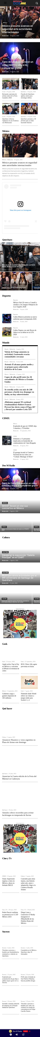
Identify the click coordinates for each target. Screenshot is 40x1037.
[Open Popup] (23, 1034)
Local (3, 91)
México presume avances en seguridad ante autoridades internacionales (19, 163)
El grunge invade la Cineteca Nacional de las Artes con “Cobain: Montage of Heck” (23, 454)
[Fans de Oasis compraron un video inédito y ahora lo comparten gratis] (20, 58)
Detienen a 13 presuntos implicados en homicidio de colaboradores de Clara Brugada (24, 441)
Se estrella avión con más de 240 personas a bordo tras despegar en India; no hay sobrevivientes (19, 392)
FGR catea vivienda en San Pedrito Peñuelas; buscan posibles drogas (28, 979)
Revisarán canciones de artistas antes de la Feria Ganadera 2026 (9, 96)
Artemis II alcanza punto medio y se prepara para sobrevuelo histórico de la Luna (19, 366)
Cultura (5, 552)
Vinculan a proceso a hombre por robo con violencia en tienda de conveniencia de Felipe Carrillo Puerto (28, 1007)
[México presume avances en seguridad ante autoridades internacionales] (20, 22)
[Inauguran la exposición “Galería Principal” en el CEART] (20, 551)
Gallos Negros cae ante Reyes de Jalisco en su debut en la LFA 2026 (24, 332)
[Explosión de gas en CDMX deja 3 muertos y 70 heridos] (6, 427)
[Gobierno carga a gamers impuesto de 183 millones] (10, 682)
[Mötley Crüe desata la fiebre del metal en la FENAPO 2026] (16, 523)
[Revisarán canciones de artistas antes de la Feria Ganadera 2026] (10, 83)
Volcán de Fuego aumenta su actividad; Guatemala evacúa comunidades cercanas (17, 354)
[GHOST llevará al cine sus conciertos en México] (20, 502)
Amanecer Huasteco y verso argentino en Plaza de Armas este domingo (18, 741)
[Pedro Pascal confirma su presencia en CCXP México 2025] (10, 901)
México (5, 22)
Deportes (15, 300)
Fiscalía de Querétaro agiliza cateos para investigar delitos (27, 96)
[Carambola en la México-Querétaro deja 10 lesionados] (29, 940)
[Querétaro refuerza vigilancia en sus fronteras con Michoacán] (10, 108)
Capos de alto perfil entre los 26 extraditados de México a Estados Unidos (19, 379)
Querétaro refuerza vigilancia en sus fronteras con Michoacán (10, 121)
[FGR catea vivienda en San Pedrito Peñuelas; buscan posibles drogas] (29, 966)
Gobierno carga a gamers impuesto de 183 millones (9, 696)
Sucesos (4, 947)
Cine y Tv (4, 909)
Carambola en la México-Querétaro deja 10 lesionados (29, 952)
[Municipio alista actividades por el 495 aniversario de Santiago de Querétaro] (20, 574)
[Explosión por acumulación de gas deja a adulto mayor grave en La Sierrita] (10, 966)
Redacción (10, 159)
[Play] (10, 1034)
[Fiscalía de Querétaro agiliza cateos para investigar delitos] (29, 83)
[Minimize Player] (29, 1034)
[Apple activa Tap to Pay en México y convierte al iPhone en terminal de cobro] (10, 653)
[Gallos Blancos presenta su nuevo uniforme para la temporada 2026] (6, 318)
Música (5, 58)
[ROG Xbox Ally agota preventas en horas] (29, 653)
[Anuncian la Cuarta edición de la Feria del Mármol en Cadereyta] (20, 759)
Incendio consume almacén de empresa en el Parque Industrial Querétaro (10, 1005)
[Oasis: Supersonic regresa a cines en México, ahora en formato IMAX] (10, 867)
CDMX (15, 436)
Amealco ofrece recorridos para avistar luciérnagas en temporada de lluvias (18, 814)
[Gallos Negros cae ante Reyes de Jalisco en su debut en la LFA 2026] (6, 332)
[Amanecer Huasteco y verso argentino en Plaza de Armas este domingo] (20, 723)
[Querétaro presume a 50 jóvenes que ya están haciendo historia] (29, 108)
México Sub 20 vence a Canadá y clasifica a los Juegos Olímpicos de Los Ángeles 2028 (25, 305)
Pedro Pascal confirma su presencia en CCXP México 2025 (10, 914)
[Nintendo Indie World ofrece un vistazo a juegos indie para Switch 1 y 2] (29, 682)
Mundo (6, 349)
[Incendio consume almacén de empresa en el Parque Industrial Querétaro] (10, 993)
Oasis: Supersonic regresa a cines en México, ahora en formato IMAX (8, 882)
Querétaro (23, 91)
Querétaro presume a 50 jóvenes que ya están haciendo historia (28, 121)
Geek (3, 661)
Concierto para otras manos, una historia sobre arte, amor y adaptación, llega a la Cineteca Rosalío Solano (28, 884)
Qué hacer (4, 773)
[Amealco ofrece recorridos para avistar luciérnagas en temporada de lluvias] (20, 796)
